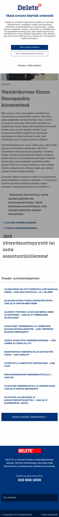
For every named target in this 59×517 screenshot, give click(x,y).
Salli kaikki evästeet (29, 47)
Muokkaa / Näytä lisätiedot (29, 65)
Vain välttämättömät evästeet (30, 54)
